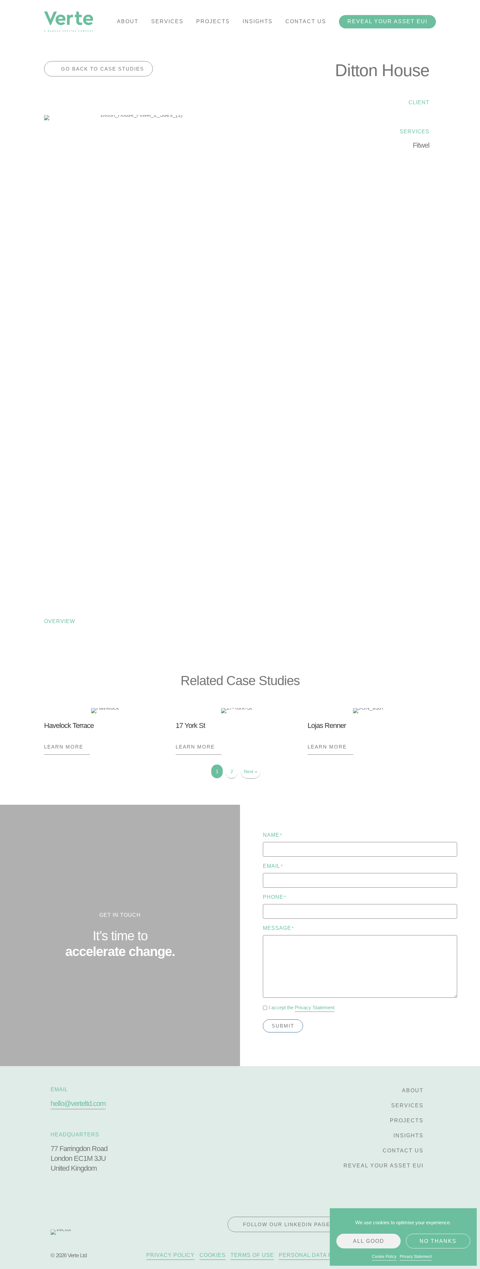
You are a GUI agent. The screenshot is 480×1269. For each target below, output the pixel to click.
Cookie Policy (384, 1256)
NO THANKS (438, 1241)
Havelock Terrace (69, 725)
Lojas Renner (327, 725)
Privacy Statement (416, 1256)
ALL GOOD (368, 1241)
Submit (283, 1026)
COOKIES (213, 1255)
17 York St (190, 725)
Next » (250, 771)
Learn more (67, 747)
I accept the (301, 1007)
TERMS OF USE (252, 1255)
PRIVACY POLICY (170, 1255)
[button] (98, 68)
